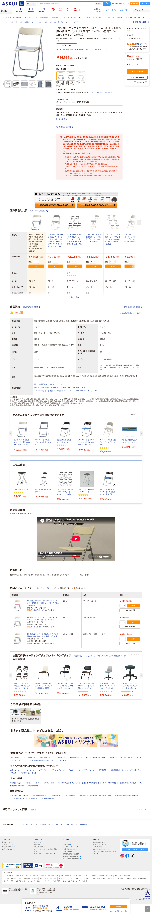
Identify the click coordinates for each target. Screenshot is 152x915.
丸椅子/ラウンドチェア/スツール (120, 757)
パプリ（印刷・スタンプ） (99, 844)
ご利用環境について (69, 849)
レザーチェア (43, 770)
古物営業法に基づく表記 (70, 854)
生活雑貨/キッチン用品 (128, 783)
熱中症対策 (83, 824)
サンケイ (12, 22)
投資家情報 (36, 844)
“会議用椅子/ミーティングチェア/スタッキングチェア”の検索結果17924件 (100, 656)
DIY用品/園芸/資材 (47, 798)
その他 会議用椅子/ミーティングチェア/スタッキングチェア (51, 760)
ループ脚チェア (45, 757)
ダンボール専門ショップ (66, 878)
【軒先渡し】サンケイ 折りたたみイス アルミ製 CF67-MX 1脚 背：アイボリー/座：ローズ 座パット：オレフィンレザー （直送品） (43, 618)
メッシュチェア (29, 770)
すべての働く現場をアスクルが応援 (103, 878)
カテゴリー (5, 11)
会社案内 (36, 842)
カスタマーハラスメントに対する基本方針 (45, 850)
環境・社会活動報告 (39, 847)
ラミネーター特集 (66, 875)
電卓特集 (35, 875)
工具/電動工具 (55, 795)
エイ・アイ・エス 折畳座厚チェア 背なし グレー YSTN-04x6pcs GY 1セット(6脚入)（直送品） (113, 239)
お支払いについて (7, 847)
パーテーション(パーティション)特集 (101, 875)
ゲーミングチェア (58, 770)
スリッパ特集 (44, 878)
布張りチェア (14, 770)
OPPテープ (42, 824)
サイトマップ (67, 842)
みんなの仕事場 (97, 847)
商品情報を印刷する (142, 22)
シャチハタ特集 (8, 881)
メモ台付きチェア (76, 757)
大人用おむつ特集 (130, 878)
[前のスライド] (3, 84)
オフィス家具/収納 (15, 17)
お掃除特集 (26, 878)
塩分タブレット (69, 824)
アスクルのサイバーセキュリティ (43, 854)
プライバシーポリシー (69, 847)
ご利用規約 (66, 844)
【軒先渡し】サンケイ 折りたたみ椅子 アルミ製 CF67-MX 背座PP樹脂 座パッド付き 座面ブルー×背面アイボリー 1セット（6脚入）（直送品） (43, 635)
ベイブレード (30, 824)
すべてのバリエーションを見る (101, 93)
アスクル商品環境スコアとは (129, 313)
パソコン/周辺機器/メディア (68, 783)
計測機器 (82, 795)
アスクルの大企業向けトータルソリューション (104, 852)
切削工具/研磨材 (69, 795)
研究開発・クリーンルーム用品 (100, 795)
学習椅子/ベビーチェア (28, 773)
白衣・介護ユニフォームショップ (25, 881)
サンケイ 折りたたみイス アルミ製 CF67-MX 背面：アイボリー (127, 17)
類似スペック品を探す (38, 211)
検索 (107, 3)
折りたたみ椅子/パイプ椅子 (94, 17)
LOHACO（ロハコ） (97, 842)
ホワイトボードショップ (80, 875)
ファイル (29, 783)
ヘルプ (127, 3)
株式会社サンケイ (141, 44)
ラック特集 (126, 875)
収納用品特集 (142, 878)
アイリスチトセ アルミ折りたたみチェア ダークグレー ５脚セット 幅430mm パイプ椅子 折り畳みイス (74, 239)
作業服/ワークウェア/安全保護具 (25, 798)
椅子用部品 (102, 770)
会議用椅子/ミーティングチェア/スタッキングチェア (67, 17)
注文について (6, 842)
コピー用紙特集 (8, 875)
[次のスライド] (53, 84)
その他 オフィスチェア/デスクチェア (81, 770)
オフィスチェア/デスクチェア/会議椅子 (36, 17)
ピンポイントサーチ (74, 881)
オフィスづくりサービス (58, 881)
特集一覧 (84, 881)
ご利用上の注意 (67, 851)
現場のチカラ (79, 878)
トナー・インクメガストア (23, 875)
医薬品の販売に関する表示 (71, 858)
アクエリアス (56, 824)
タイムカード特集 (53, 875)
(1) (25, 691)
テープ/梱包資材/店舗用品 (19, 795)
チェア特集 (118, 875)
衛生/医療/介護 (33, 786)
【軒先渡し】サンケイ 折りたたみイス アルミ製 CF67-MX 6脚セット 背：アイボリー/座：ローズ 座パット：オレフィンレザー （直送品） (43, 602)
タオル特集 (53, 878)
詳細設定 (98, 3)
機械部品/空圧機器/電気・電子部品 (126, 795)
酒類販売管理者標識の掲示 (71, 856)
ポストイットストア (43, 881)
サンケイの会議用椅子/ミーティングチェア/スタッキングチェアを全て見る (40, 22)
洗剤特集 (35, 878)
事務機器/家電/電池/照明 (90, 783)
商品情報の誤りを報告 (30, 307)
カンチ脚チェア (60, 757)
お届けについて (7, 844)
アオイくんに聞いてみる (135, 849)
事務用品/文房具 (15, 783)
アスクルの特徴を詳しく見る (118, 911)
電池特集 (43, 875)
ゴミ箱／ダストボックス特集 (12, 878)
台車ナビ (88, 878)
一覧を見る (34, 810)
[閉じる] (130, 899)
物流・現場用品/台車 (39, 795)
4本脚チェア (31, 757)
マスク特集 (120, 878)
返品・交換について (8, 849)
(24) (133, 691)
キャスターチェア (16, 757)
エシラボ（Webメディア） (99, 849)
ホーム (5, 17)
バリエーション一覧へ (42, 588)
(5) (78, 275)
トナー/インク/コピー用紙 (45, 783)
